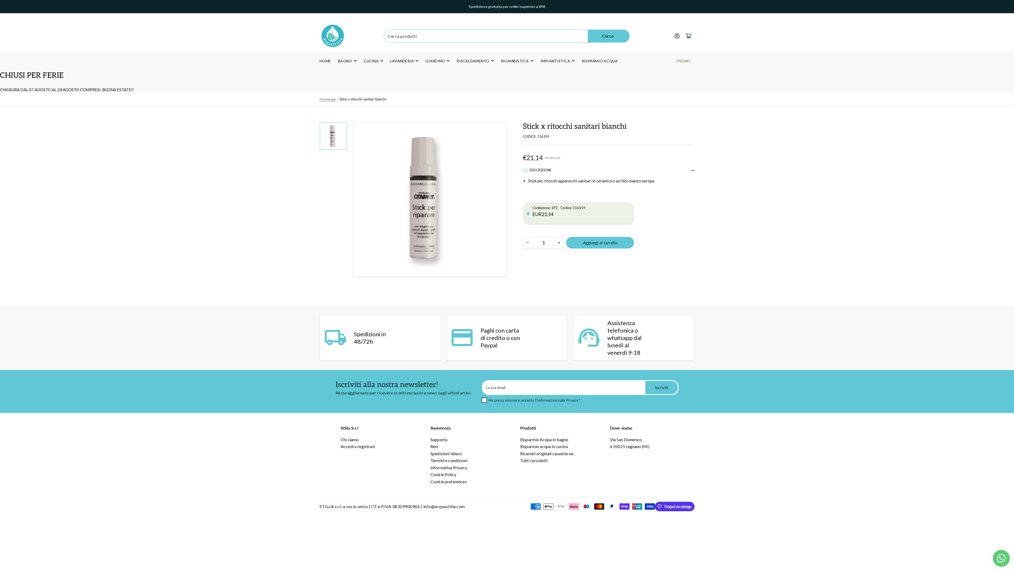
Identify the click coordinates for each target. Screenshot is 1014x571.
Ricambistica (515, 61)
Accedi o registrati (358, 446)
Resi (434, 446)
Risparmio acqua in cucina (544, 446)
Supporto (439, 439)
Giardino (435, 61)
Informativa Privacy (448, 467)
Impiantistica (555, 61)
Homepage (328, 99)
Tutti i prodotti (534, 460)
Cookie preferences (448, 481)
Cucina (371, 61)
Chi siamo (350, 439)
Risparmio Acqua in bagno (544, 439)
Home (325, 61)
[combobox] (506, 36)
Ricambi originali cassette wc (547, 453)
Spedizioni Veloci (446, 453)
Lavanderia (402, 61)
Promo (683, 61)
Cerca (608, 35)
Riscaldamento (473, 61)
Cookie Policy (443, 474)
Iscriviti (661, 387)
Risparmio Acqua (600, 61)
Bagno (345, 61)
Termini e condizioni (448, 460)
